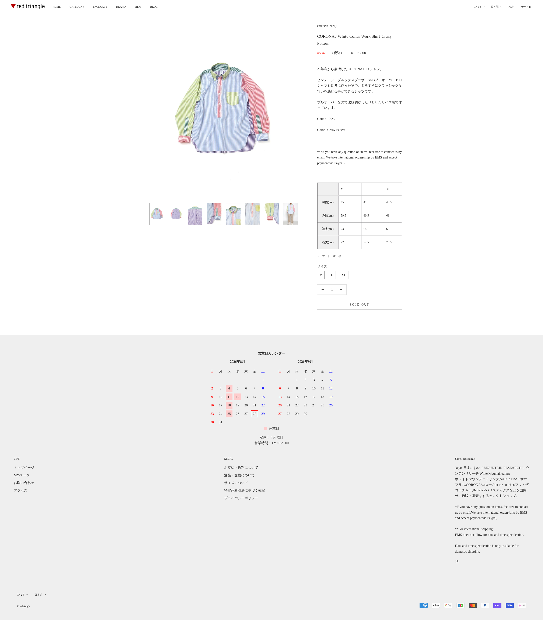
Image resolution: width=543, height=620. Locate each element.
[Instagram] (456, 561)
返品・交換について (239, 475)
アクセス (20, 490)
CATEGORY (77, 6)
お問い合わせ (24, 483)
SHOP (137, 6)
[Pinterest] (340, 256)
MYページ (21, 475)
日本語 (495, 6)
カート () (526, 6)
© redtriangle (23, 606)
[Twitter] (334, 256)
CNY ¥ (477, 6)
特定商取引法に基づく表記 (244, 490)
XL (343, 275)
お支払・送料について (241, 467)
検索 (511, 6)
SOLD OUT (359, 304)
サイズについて (236, 483)
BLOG (154, 6)
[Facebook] (328, 256)
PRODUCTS (100, 6)
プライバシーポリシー (241, 498)
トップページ (24, 467)
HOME (57, 6)
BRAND (121, 6)
